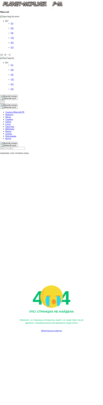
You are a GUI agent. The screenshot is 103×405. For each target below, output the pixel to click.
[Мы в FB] (2, 56)
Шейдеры (9, 129)
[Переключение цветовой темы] (9, 106)
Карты (8, 131)
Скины (8, 134)
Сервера (9, 119)
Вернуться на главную (51, 331)
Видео (8, 138)
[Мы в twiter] (6, 56)
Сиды (8, 124)
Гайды (8, 122)
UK (12, 38)
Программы (10, 136)
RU (12, 42)
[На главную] (32, 7)
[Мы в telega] (9, 56)
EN (12, 47)
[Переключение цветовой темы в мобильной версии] (9, 97)
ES (12, 23)
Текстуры (9, 126)
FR (12, 33)
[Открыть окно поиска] (2, 102)
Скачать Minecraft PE (14, 112)
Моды (8, 117)
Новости (9, 114)
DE (12, 28)
